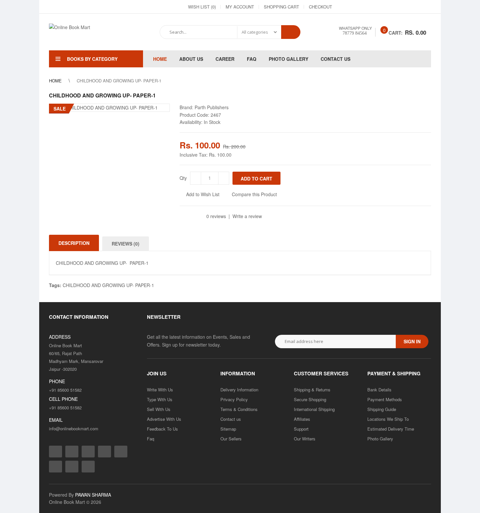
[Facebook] (343, 7)
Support (301, 429)
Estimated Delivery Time (390, 429)
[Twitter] (367, 7)
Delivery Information (239, 389)
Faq (150, 439)
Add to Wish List (202, 194)
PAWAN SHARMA (93, 494)
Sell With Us (158, 409)
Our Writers (304, 439)
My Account (240, 7)
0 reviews (216, 216)
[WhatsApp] (426, 7)
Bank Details (379, 389)
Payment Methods (384, 399)
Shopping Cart (281, 7)
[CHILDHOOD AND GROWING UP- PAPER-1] (109, 107)
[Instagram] (355, 7)
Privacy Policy (234, 399)
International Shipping (314, 409)
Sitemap (228, 429)
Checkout (320, 7)
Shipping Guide (381, 409)
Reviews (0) (125, 243)
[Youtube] (402, 7)
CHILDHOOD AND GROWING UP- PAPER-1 (108, 285)
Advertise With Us (164, 419)
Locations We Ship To (388, 419)
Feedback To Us (162, 429)
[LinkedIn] (379, 7)
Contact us (230, 419)
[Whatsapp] (88, 466)
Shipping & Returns (312, 389)
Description (73, 243)
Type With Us (159, 399)
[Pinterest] (414, 7)
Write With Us (160, 389)
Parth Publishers (212, 107)
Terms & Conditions (239, 409)
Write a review (247, 216)
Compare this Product (254, 194)
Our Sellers (231, 439)
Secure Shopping (310, 399)
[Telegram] (390, 7)
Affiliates (302, 419)
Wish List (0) (202, 7)
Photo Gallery (380, 439)
